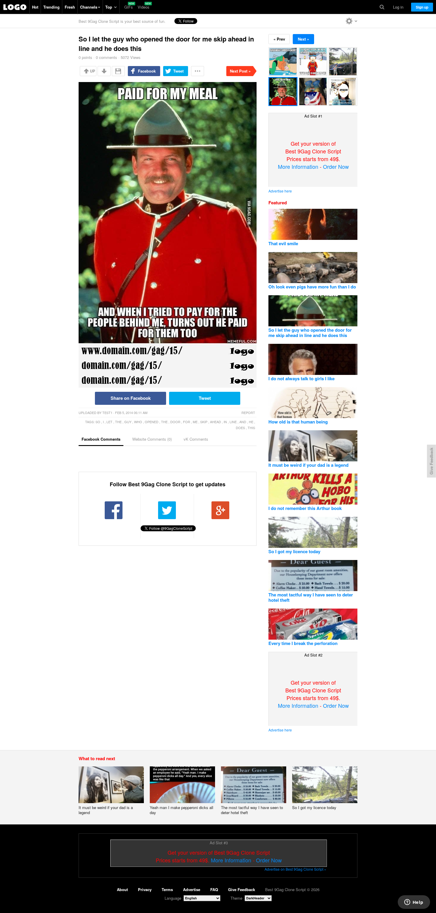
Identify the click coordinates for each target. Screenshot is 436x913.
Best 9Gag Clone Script (15, 7)
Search (382, 7)
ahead (215, 421)
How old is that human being (298, 421)
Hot (35, 7)
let (109, 421)
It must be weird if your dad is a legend (308, 465)
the (118, 421)
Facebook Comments (101, 439)
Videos (143, 7)
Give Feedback (241, 889)
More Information (298, 166)
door (175, 421)
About (122, 889)
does (240, 427)
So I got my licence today (294, 551)
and (242, 421)
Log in (398, 7)
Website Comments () (152, 439)
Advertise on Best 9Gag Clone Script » (295, 869)
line (233, 421)
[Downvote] (104, 71)
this (251, 427)
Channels (88, 7)
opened (151, 421)
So (98, 421)
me (195, 421)
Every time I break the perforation (303, 643)
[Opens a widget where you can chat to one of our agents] (413, 902)
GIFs (128, 7)
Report (248, 412)
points (85, 57)
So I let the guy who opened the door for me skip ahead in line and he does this (310, 332)
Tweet (178, 71)
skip (203, 421)
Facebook (147, 71)
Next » (303, 39)
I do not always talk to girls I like (301, 378)
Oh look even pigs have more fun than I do (312, 286)
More (197, 71)
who (138, 421)
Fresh (70, 7)
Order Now (336, 166)
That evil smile (283, 243)
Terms (167, 889)
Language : (174, 898)
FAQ (214, 889)
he (251, 421)
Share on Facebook (131, 398)
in (225, 421)
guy (127, 421)
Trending (51, 7)
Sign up (422, 7)
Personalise (351, 21)
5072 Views (131, 57)
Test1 (107, 412)
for (186, 421)
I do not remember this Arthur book (305, 508)
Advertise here (280, 190)
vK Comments (196, 439)
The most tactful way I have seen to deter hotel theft (310, 597)
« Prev (279, 39)
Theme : (237, 898)
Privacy (145, 889)
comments (106, 57)
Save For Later (118, 71)
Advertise (191, 889)
